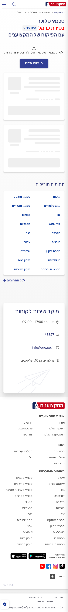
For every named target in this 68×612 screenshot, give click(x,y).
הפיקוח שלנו (57, 428)
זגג (63, 514)
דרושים (28, 422)
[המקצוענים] (56, 4)
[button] (57, 576)
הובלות (56, 242)
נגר (28, 233)
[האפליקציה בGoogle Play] (37, 556)
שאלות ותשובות (55, 457)
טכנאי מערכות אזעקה (18, 490)
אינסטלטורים (52, 206)
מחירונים (59, 451)
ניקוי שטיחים (24, 520)
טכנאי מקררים (21, 206)
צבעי (27, 242)
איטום (56, 196)
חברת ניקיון (53, 251)
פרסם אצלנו (25, 428)
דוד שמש (54, 224)
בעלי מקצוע (59, 12)
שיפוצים (25, 251)
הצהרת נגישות (44, 601)
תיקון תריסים (22, 269)
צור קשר (27, 434)
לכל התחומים (16, 280)
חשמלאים (54, 260)
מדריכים (59, 463)
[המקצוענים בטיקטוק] (62, 566)
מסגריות (25, 224)
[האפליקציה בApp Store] (18, 556)
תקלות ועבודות (23, 451)
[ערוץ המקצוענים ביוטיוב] (43, 566)
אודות (61, 422)
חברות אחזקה (56, 520)
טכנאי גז (59, 538)
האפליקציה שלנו (54, 434)
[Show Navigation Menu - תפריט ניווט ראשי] (4, 4)
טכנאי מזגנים (22, 196)
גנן (58, 215)
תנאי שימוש (35, 597)
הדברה (56, 233)
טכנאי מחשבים (23, 484)
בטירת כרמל (51, 28)
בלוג (29, 457)
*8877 (49, 335)
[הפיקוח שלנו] (4, 604)
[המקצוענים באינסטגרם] (56, 566)
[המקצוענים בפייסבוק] (49, 566)
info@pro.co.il (42, 348)
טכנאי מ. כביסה (50, 269)
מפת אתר (57, 597)
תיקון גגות (24, 260)
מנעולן (26, 215)
